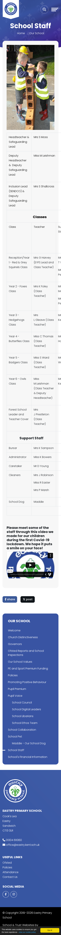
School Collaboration (22, 730)
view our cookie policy (27, 932)
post (29, 599)
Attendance (10, 872)
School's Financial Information (27, 757)
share (10, 599)
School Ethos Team (24, 723)
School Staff (16, 750)
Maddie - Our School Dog (29, 743)
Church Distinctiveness (23, 637)
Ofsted (7, 863)
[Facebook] (6, 894)
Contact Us (10, 877)
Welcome (14, 630)
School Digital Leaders (26, 709)
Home (21, 33)
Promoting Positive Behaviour (27, 682)
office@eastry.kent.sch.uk (22, 845)
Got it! (49, 930)
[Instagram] (13, 894)
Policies (13, 675)
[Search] (44, 9)
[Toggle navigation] (54, 9)
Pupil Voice (15, 696)
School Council (22, 702)
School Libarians (22, 716)
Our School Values (20, 662)
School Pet (15, 736)
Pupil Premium (17, 689)
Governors (15, 644)
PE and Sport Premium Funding (28, 668)
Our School (36, 33)
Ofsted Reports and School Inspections (26, 653)
